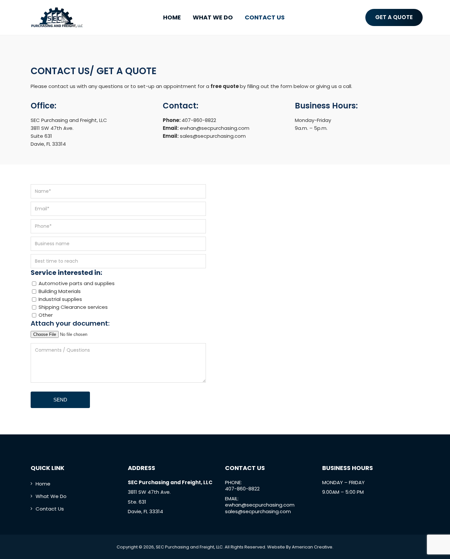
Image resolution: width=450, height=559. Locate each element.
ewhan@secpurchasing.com (214, 128)
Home (43, 483)
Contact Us (50, 508)
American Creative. (312, 547)
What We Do (51, 496)
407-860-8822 (199, 120)
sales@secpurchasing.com (213, 135)
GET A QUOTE (394, 17)
